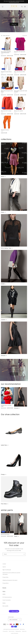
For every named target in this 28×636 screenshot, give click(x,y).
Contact (4, 563)
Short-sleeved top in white (19, 71)
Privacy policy (5, 631)
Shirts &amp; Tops (6, 248)
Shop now (14, 24)
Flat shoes (4, 503)
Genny (4, 591)
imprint (4, 566)
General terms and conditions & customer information (11, 573)
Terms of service (11, 631)
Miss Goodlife (5, 606)
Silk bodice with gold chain (19, 51)
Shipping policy (18, 631)
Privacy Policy (5, 577)
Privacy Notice (5, 583)
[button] (2, 6)
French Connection (7, 600)
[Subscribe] (23, 554)
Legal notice (24, 631)
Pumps (3, 474)
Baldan (4, 603)
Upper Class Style (9, 629)
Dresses (3, 355)
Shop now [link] (14, 373)
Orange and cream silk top (6, 71)
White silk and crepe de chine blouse (7, 91)
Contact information (14, 633)
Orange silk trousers (5, 129)
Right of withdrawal (7, 569)
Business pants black (5, 534)
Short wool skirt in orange (6, 110)
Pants (2, 212)
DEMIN (3, 284)
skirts (2, 176)
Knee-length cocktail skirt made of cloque (20, 91)
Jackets (3, 319)
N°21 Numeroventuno (7, 597)
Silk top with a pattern (18, 110)
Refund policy (22, 629)
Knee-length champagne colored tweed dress (6, 52)
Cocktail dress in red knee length (6, 406)
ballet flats (4, 445)
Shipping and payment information (10, 580)
